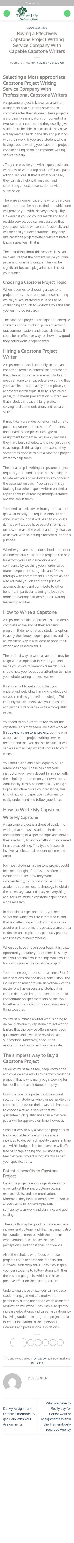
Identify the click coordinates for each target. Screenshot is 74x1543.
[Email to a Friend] (45, 1342)
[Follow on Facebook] (42, 3)
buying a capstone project (29, 732)
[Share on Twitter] (38, 1342)
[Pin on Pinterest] (53, 1342)
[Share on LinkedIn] (60, 1342)
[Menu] (6, 13)
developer (57, 62)
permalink (36, 1362)
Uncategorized (37, 27)
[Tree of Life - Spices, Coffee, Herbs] (37, 13)
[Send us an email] (46, 3)
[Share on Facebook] (30, 1342)
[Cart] (67, 13)
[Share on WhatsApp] (18, 1342)
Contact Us (32, 3)
